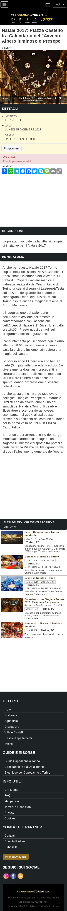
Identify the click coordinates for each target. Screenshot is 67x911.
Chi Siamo (11, 789)
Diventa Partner (14, 841)
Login (58, 4)
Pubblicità (11, 847)
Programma (11, 148)
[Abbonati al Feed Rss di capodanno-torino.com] (20, 875)
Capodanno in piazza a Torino (24, 766)
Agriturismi (11, 720)
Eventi (8, 48)
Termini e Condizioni (17, 807)
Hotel (7, 709)
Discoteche (11, 726)
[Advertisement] (33, 200)
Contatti (9, 835)
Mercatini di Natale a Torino (41, 556)
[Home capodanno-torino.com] (36, 14)
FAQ (7, 795)
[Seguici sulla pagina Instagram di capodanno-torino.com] (6, 875)
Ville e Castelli (14, 732)
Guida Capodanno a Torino (22, 761)
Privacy (9, 812)
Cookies (9, 818)
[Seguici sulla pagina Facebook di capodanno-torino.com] (13, 875)
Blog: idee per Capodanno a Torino (27, 772)
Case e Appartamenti (18, 738)
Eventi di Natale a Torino (39, 577)
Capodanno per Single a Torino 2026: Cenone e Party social (44, 601)
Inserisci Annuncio (15, 856)
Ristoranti (10, 715)
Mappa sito (11, 801)
